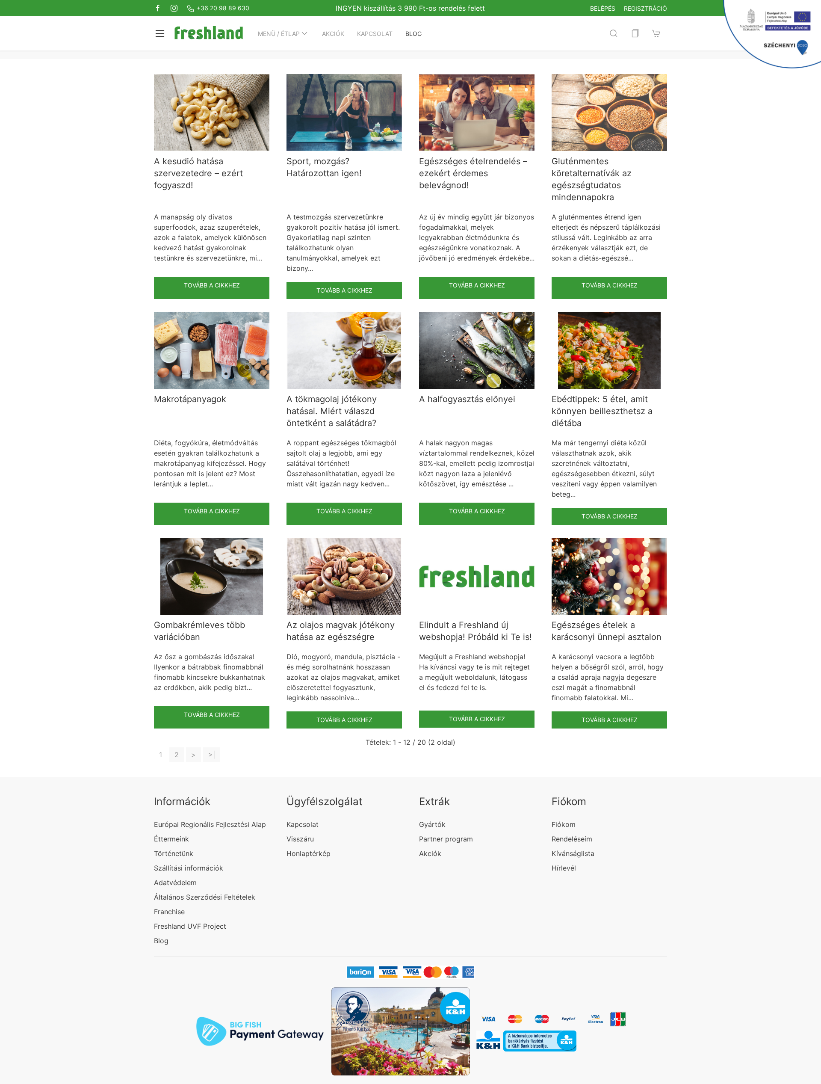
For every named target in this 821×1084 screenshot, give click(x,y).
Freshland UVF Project (190, 926)
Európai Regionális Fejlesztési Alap (210, 824)
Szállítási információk (188, 868)
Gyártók (432, 824)
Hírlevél (564, 868)
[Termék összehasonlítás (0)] (635, 33)
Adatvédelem (175, 882)
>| (211, 754)
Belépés (602, 8)
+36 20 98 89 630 (222, 8)
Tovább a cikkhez (212, 285)
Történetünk (173, 853)
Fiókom (564, 824)
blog (413, 33)
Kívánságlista (573, 853)
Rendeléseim (572, 839)
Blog (161, 940)
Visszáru (300, 839)
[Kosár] (656, 33)
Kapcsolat (375, 33)
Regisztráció (645, 8)
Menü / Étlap (279, 33)
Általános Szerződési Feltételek (204, 897)
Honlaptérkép (308, 853)
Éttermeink (171, 839)
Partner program (446, 839)
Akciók (333, 33)
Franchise (169, 911)
